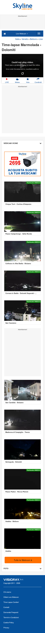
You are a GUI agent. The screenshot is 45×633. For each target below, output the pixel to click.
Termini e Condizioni (11, 617)
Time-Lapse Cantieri (11, 602)
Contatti (6, 607)
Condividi (38, 82)
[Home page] (5, 33)
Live (41, 38)
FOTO (6, 568)
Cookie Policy (8, 622)
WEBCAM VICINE (11, 143)
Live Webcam (21, 33)
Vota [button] (27, 82)
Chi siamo (7, 592)
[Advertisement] (22, 23)
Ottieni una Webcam (11, 597)
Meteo (17, 82)
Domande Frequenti (10, 612)
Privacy (6, 627)
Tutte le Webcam (22, 560)
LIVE (7, 82)
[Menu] (38, 33)
